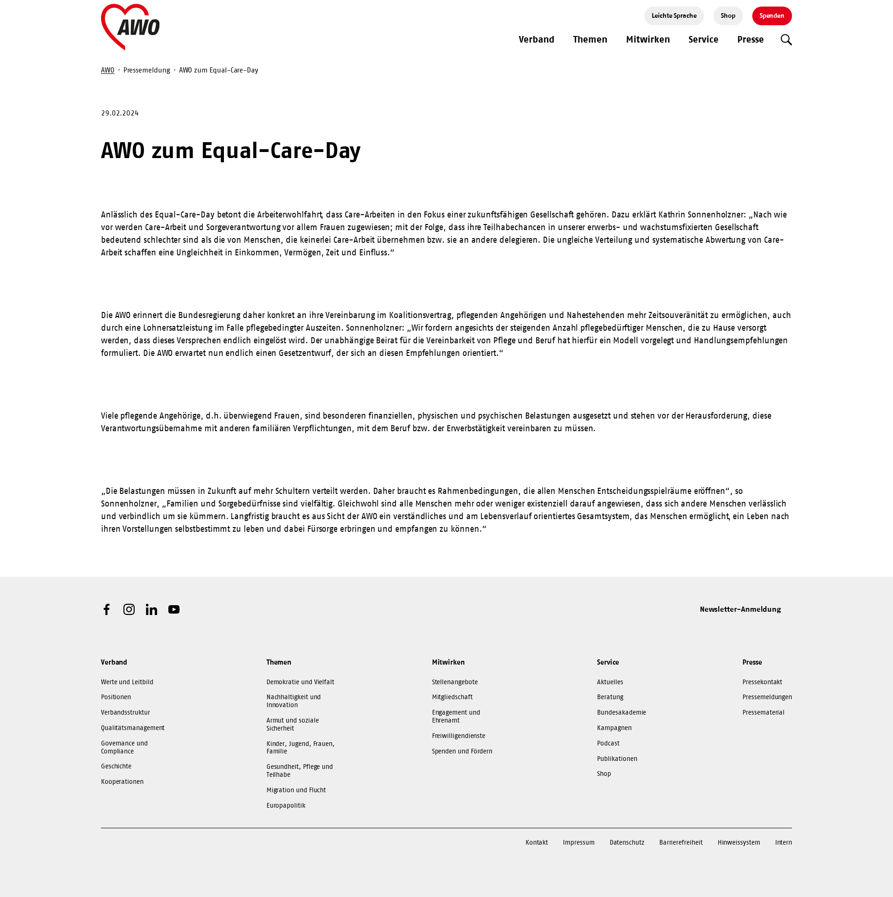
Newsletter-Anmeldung (740, 609)
